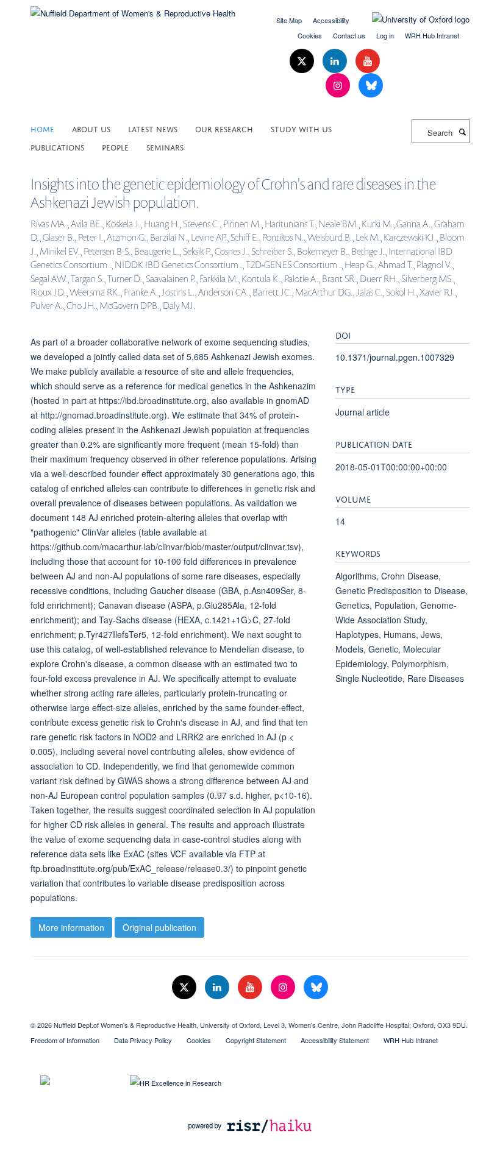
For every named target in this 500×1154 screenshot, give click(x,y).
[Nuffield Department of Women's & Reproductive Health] (132, 9)
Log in (385, 35)
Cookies (310, 35)
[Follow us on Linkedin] (336, 61)
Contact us (349, 35)
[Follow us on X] (303, 61)
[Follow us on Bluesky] (371, 85)
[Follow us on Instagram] (339, 85)
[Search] (462, 131)
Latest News (152, 128)
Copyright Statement (256, 1040)
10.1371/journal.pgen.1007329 (394, 357)
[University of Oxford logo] (412, 19)
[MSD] (250, 1014)
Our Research (224, 128)
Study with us (301, 128)
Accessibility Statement (335, 1040)
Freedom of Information (64, 1040)
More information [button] (71, 927)
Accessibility (331, 20)
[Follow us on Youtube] (367, 61)
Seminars (165, 146)
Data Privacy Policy (143, 1040)
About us (91, 128)
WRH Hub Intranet (432, 35)
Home (42, 128)
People (115, 146)
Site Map (289, 20)
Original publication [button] (159, 927)
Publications (57, 146)
